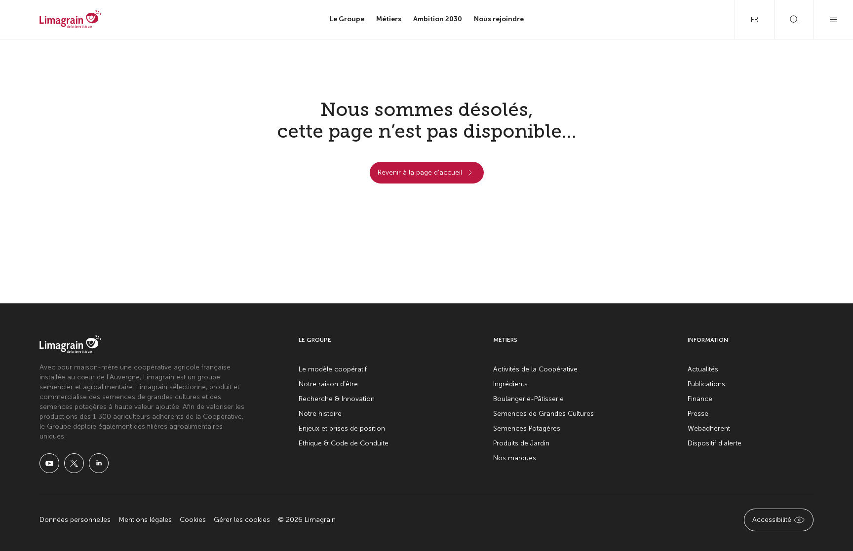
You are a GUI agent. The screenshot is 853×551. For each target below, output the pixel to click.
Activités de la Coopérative (535, 369)
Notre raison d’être (328, 384)
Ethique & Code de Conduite (343, 443)
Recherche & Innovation (337, 399)
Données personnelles (75, 519)
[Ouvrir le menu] (833, 19)
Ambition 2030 (437, 19)
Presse (698, 413)
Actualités (703, 369)
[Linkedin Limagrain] (99, 463)
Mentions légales (145, 519)
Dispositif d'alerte (714, 443)
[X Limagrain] (74, 463)
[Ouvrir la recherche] (794, 19)
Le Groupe (347, 19)
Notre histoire (320, 413)
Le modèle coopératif (333, 369)
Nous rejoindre (499, 19)
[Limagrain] (70, 20)
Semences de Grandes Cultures (543, 413)
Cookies (193, 519)
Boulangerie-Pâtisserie (528, 399)
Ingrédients (510, 384)
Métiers (388, 19)
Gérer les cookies (242, 519)
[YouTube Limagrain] (49, 463)
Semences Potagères (526, 428)
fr (754, 19)
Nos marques (514, 458)
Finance (700, 399)
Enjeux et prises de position (342, 428)
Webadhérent (709, 428)
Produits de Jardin (521, 443)
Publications (706, 384)
